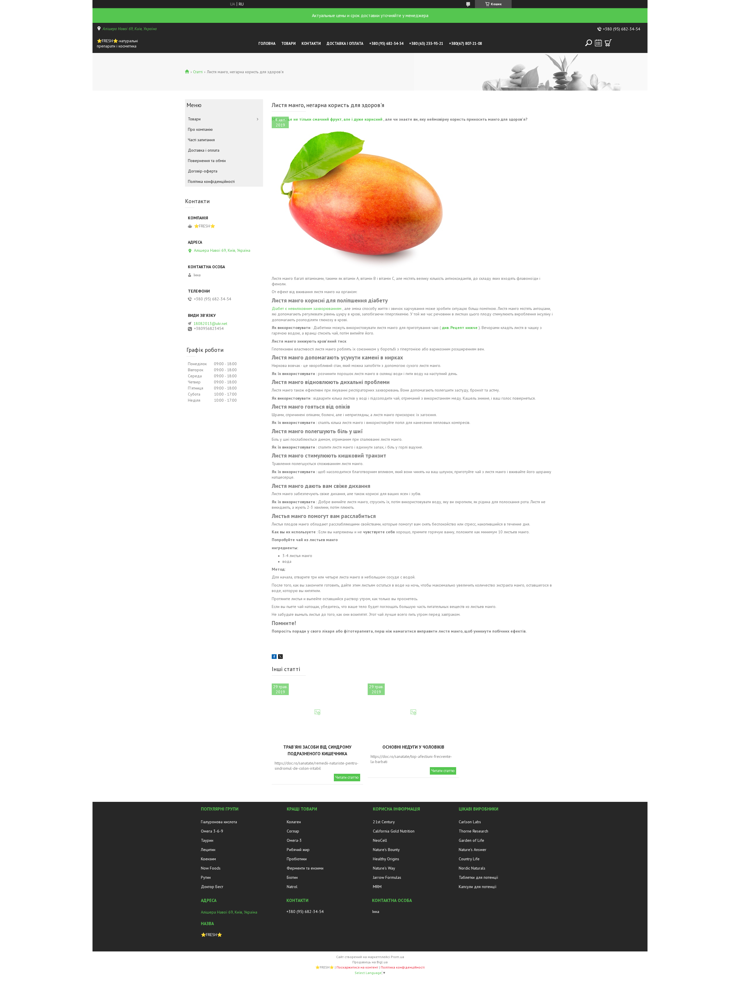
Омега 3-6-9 (212, 831)
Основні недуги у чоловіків (413, 747)
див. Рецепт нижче (460, 327)
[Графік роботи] (598, 42)
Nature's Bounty (386, 849)
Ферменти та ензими (305, 868)
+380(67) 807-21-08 (465, 43)
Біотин (292, 877)
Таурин (207, 840)
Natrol (292, 886)
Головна (266, 43)
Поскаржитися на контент (357, 967)
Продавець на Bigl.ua (370, 962)
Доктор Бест (212, 886)
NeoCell (380, 840)
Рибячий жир (298, 849)
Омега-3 (294, 840)
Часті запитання (201, 139)
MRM (377, 886)
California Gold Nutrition (394, 831)
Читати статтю (347, 777)
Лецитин (208, 849)
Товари (288, 43)
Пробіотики (297, 858)
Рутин (206, 877)
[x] (280, 657)
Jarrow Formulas (387, 877)
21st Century (384, 821)
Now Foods (211, 868)
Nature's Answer (472, 849)
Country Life (469, 858)
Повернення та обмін (207, 160)
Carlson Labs (470, 821)
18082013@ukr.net (210, 323)
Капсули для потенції (477, 886)
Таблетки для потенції (478, 877)
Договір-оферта (202, 171)
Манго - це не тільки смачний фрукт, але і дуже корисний (327, 119)
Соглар (293, 831)
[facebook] (274, 657)
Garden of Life (471, 840)
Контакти (311, 43)
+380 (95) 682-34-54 (386, 43)
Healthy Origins (386, 858)
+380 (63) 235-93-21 (426, 43)
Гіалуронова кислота (219, 821)
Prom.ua (397, 957)
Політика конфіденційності (211, 181)
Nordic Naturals (472, 868)
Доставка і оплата (345, 43)
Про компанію (200, 129)
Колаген (294, 821)
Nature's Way (384, 868)
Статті (198, 71)
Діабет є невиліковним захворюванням (306, 308)
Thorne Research (473, 831)
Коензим (208, 858)
